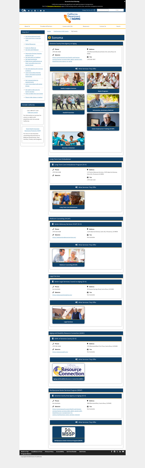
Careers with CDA (67, 26)
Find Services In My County (61, 31)
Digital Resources (30, 44)
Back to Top (24, 451)
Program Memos (26, 454)
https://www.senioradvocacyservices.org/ (64, 237)
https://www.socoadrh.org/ (60, 352)
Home (49, 31)
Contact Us (103, 26)
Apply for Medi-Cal (30, 48)
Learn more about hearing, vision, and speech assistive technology (33, 74)
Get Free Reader (71, 451)
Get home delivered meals (32, 36)
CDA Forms (82, 451)
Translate (121, 10)
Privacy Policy (49, 451)
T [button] (91, 10)
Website (57, 55)
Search (118, 26)
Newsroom (86, 26)
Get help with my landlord (32, 57)
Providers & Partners (46, 26)
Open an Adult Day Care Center (34, 93)
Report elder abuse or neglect (34, 97)
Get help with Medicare (32, 50)
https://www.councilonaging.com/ (62, 295)
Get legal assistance (31, 59)
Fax (90, 57)
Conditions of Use (36, 451)
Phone (56, 49)
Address (91, 49)
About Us (27, 26)
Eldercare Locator (33, 112)
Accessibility (60, 451)
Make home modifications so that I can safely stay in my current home (33, 63)
